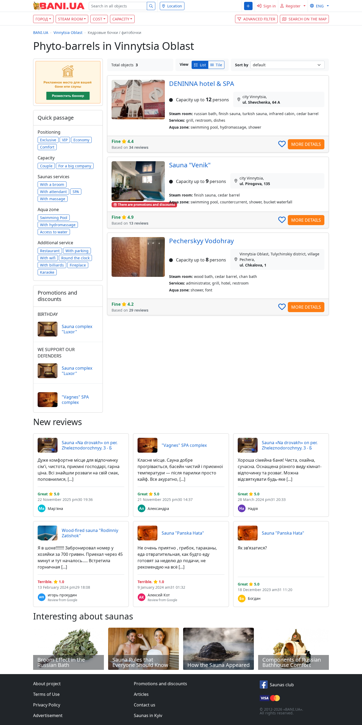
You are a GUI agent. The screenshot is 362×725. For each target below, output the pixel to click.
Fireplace (78, 265)
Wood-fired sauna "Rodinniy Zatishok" (90, 533)
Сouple (46, 165)
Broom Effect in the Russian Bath (61, 662)
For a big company (74, 165)
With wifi (47, 257)
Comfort (47, 147)
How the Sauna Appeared (218, 665)
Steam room (70, 18)
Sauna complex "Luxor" (77, 329)
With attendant (53, 191)
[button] (248, 6)
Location (174, 5)
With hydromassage (58, 224)
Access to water (54, 231)
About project (47, 684)
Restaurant (50, 250)
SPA (76, 191)
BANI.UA (40, 32)
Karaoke (47, 272)
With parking (77, 250)
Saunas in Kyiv (148, 715)
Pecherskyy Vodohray (201, 240)
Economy (81, 139)
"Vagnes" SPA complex (75, 399)
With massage (52, 198)
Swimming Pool (53, 217)
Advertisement (48, 715)
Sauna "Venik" (190, 164)
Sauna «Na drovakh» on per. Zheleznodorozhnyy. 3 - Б (89, 445)
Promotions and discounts (160, 684)
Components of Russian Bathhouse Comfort (291, 662)
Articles (141, 694)
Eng (320, 5)
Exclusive (48, 139)
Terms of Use (46, 694)
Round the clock (75, 257)
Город (42, 18)
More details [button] (306, 144)
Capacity (120, 18)
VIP (65, 139)
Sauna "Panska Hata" (183, 533)
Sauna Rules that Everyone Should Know (140, 662)
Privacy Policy (46, 705)
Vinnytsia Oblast (68, 32)
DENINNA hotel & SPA (201, 83)
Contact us (144, 705)
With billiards (52, 265)
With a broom (52, 184)
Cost (97, 18)
